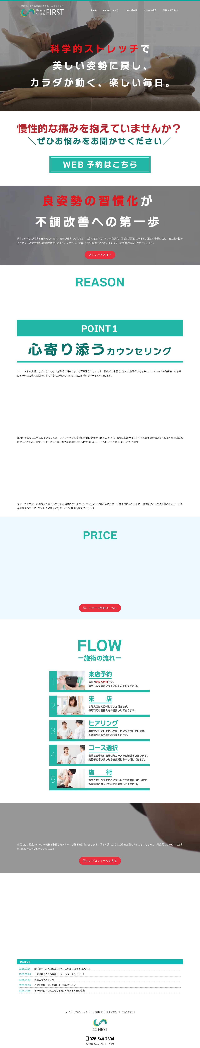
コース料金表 (130, 10)
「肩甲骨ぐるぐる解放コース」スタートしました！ (59, 974)
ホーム (93, 10)
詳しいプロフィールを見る (100, 860)
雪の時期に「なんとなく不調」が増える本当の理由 (59, 990)
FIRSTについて (110, 10)
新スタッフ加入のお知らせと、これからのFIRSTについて (62, 968)
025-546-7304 (101, 1039)
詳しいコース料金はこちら (100, 608)
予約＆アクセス (170, 10)
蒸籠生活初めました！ (45, 979)
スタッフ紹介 (150, 10)
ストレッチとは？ (100, 254)
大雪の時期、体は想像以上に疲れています (55, 985)
